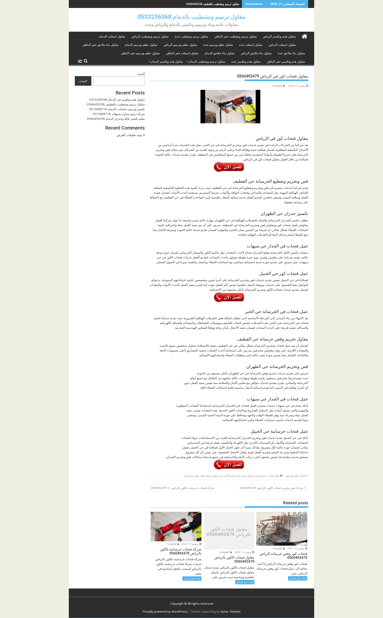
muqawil (277, 85)
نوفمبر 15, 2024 (296, 548)
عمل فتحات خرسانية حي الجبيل (263, 475)
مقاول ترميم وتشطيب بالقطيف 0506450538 (116, 104)
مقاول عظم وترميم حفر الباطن (140, 53)
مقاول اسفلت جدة (251, 45)
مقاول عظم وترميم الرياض (180, 45)
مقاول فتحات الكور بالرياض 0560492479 (229, 531)
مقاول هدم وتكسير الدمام (167, 61)
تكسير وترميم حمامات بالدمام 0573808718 (213, 4)
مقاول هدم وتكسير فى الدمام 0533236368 (117, 99)
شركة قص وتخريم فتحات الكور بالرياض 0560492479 (271, 488)
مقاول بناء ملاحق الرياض (256, 53)
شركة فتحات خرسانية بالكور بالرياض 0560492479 (182, 488)
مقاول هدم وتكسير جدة (246, 61)
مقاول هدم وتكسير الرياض (279, 36)
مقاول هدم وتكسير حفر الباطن (286, 61)
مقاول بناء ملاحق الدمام (220, 53)
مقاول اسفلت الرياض (282, 45)
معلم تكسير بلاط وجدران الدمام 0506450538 (116, 119)
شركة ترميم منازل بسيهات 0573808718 (119, 114)
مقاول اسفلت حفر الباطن (182, 53)
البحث (141, 74)
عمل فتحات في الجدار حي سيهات (229, 475)
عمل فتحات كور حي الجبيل (197, 475)
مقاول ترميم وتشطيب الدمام (207, 61)
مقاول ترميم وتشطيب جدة (191, 36)
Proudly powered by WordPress (165, 611)
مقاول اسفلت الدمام (112, 36)
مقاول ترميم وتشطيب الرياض (150, 36)
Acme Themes (231, 611)
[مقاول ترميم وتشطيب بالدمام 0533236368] (304, 36)
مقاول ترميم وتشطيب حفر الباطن (235, 36)
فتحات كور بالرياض (295, 475)
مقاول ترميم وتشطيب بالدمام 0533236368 (191, 16)
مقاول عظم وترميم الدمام (141, 45)
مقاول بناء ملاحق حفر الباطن (100, 45)
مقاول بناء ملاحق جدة (291, 53)
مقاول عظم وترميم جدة (218, 45)
